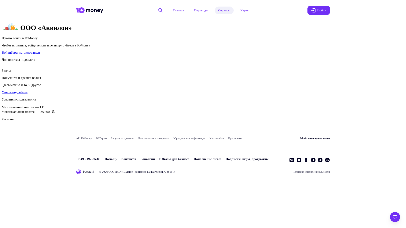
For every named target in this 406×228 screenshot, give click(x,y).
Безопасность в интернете (153, 138)
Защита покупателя (122, 138)
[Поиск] (160, 10)
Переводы (201, 10)
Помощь (111, 159)
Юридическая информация (189, 138)
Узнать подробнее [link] (14, 92)
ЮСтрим (101, 138)
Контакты (128, 159)
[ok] (306, 160)
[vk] (291, 160)
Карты (244, 10)
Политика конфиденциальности (311, 171)
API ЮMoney (84, 138)
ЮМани (127, 171)
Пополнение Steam (207, 159)
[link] (6, 52)
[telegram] (313, 160)
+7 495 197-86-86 (88, 159)
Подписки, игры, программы (247, 159)
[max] (299, 160)
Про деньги (235, 138)
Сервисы (224, 10)
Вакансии (147, 159)
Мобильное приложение (315, 138)
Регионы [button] (8, 119)
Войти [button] (321, 10)
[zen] (320, 160)
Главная (178, 10)
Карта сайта (217, 138)
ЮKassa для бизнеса (174, 159)
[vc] (327, 160)
